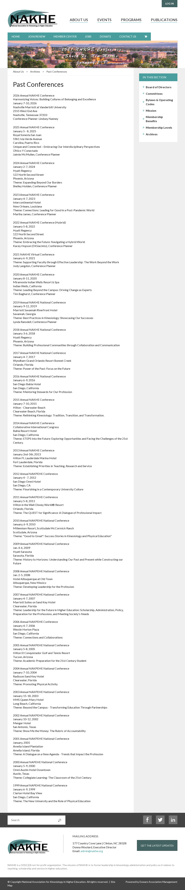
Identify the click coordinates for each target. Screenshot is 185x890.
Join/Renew (36, 36)
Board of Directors (158, 87)
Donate (105, 36)
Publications (164, 20)
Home (16, 36)
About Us (79, 20)
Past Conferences (56, 71)
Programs (131, 20)
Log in (169, 3)
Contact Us (127, 36)
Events (104, 20)
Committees (154, 93)
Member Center (65, 36)
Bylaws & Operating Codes (159, 102)
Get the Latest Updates (157, 845)
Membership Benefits (154, 119)
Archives (35, 71)
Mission (151, 110)
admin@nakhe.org (92, 851)
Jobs (88, 36)
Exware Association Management (158, 881)
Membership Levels (159, 127)
